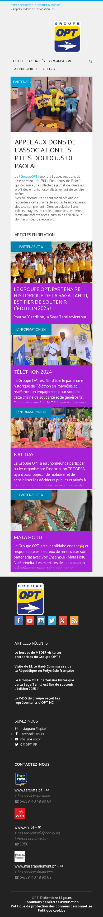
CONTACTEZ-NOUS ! (33, 764)
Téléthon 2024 (33, 372)
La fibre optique (25, 69)
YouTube (30, 739)
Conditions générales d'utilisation (52, 902)
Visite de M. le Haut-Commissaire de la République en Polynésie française (44, 668)
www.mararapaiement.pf (35, 866)
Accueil (18, 61)
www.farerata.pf (28, 790)
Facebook (32, 734)
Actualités (25, 4)
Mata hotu (28, 537)
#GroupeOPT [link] (28, 176)
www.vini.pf (24, 827)
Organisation (60, 61)
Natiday (24, 454)
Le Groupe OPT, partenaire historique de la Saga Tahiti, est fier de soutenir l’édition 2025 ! (44, 684)
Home (14, 4)
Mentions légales (57, 898)
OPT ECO (49, 69)
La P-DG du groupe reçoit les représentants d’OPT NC (37, 700)
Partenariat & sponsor (47, 4)
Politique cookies (51, 910)
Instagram (33, 729)
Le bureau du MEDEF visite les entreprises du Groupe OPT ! (38, 655)
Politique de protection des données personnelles (51, 906)
